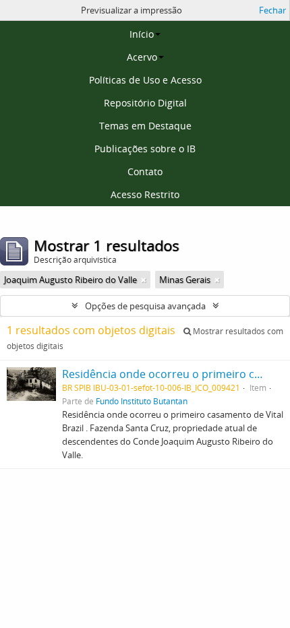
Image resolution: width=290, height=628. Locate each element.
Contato (145, 171)
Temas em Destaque (145, 125)
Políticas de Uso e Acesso (145, 79)
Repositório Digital (145, 102)
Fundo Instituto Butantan (141, 401)
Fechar (272, 10)
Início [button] (141, 34)
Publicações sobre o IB (145, 148)
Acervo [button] (142, 57)
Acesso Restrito (145, 194)
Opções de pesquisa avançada (145, 306)
